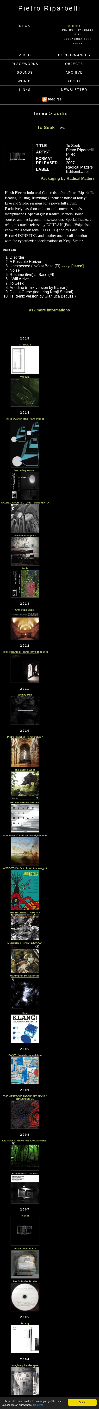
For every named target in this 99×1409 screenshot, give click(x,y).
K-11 (77, 34)
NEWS (25, 26)
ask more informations (49, 310)
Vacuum (25, 376)
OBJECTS (74, 64)
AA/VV (77, 43)
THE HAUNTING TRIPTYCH (25, 912)
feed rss (54, 99)
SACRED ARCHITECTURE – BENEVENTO (25, 502)
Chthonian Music (25, 609)
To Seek (25, 1215)
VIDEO (25, 55)
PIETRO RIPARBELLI (77, 30)
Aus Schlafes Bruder (25, 1281)
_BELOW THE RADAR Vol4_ (25, 802)
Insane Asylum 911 (25, 1248)
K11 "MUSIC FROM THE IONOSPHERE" (25, 1140)
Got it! (82, 1402)
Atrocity (25, 1323)
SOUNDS (25, 72)
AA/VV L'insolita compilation (25, 1055)
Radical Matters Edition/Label (79, 169)
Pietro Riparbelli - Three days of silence (25, 651)
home (41, 113)
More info (38, 1405)
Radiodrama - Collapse (25, 1173)
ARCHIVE (74, 72)
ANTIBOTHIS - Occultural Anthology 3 (25, 868)
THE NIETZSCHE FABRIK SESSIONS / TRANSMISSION (25, 1097)
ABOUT (74, 81)
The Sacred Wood (25, 769)
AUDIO (74, 26)
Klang (25, 1013)
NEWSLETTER (74, 90)
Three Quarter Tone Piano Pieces (25, 418)
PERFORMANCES (74, 55)
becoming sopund (24, 470)
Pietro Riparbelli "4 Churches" (25, 737)
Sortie (24, 568)
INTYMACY (25, 344)
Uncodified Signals (25, 535)
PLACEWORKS (25, 64)
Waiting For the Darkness (25, 975)
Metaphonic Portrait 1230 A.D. (24, 942)
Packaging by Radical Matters (68, 178)
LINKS (25, 90)
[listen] (77, 266)
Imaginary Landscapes (25, 1365)
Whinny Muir (25, 694)
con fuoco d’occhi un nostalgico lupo (25, 835)
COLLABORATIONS (78, 39)
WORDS (25, 81)
